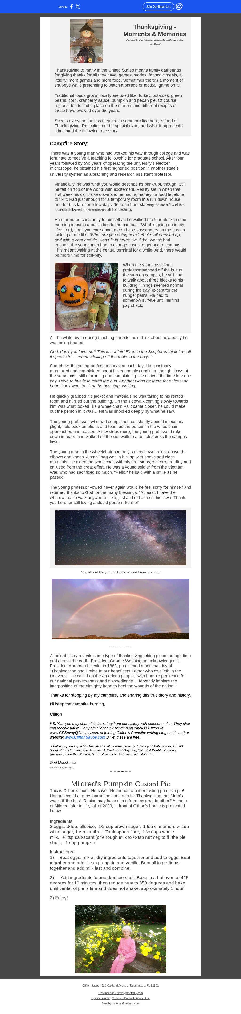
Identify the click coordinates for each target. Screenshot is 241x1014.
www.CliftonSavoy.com (85, 737)
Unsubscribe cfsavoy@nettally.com (120, 993)
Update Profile (100, 998)
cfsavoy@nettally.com (126, 1003)
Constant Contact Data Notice (131, 998)
